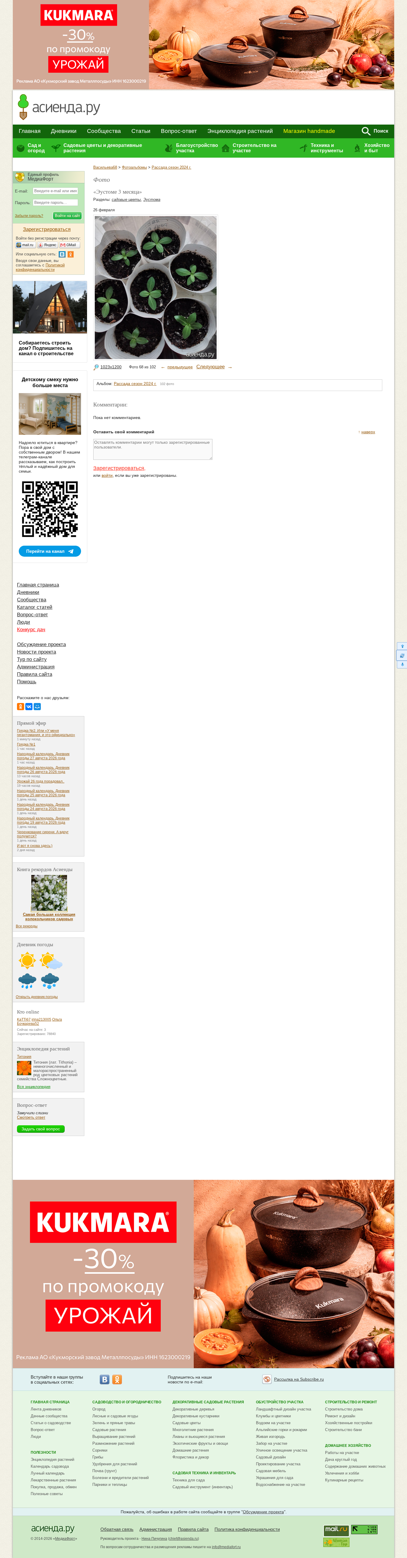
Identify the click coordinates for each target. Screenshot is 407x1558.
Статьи (140, 131)
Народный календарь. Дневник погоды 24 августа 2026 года (43, 807)
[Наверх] (401, 646)
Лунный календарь (48, 1473)
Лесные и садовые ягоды (115, 1416)
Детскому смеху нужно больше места (50, 382)
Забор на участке (271, 1443)
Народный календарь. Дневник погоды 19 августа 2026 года (43, 820)
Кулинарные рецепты (344, 1480)
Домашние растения (191, 1450)
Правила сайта (34, 674)
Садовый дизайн (271, 1457)
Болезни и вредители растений (120, 1477)
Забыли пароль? (29, 216)
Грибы (97, 1457)
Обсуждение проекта (41, 644)
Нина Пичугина (154, 1539)
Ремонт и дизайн (340, 1416)
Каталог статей (34, 607)
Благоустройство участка (197, 148)
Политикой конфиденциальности (40, 267)
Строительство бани (343, 1429)
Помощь (26, 682)
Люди (23, 622)
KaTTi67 (24, 1019)
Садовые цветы (187, 1423)
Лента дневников (46, 1409)
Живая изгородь (270, 1436)
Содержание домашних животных (355, 1466)
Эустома (151, 199)
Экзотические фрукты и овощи (200, 1443)
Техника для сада (189, 1480)
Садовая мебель (271, 1471)
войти (107, 475)
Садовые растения (109, 1429)
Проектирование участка (278, 1464)
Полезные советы (47, 1494)
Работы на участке (342, 1452)
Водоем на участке (273, 1423)
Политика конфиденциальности (247, 1529)
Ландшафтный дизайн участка (283, 1409)
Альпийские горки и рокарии (281, 1429)
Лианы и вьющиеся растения (199, 1436)
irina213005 (41, 1019)
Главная (30, 131)
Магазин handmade (309, 131)
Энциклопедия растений (240, 131)
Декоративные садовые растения (208, 1402)
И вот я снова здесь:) (34, 846)
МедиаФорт (65, 1539)
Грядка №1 (26, 744)
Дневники (64, 131)
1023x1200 (111, 366)
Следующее (210, 367)
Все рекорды (27, 926)
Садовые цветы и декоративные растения (102, 148)
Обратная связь (116, 1529)
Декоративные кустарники (196, 1416)
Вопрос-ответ (179, 131)
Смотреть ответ (31, 1117)
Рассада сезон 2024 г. (171, 167)
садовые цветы (126, 199)
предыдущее (180, 366)
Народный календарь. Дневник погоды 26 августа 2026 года (43, 770)
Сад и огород (36, 148)
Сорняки (99, 1450)
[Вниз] (401, 664)
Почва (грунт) (104, 1471)
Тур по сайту (32, 659)
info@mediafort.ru (226, 1547)
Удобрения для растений (114, 1464)
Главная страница (38, 585)
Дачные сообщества (49, 1416)
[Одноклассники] (20, 706)
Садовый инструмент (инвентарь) (203, 1487)
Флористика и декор (191, 1457)
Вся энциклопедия (33, 1086)
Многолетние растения (193, 1429)
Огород (98, 1409)
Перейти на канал (45, 551)
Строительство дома (344, 1409)
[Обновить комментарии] (401, 655)
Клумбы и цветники (273, 1416)
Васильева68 (105, 167)
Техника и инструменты (327, 148)
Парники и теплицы (109, 1484)
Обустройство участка (280, 1402)
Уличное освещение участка (281, 1450)
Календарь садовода (50, 1466)
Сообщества (104, 131)
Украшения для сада (274, 1477)
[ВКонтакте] (28, 706)
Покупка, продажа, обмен (54, 1487)
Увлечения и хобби (342, 1473)
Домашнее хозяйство (348, 1446)
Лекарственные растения (53, 1480)
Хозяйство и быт (377, 148)
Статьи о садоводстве (51, 1423)
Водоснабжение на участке (280, 1484)
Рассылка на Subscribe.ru (299, 1379)
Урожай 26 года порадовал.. (40, 781)
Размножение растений (113, 1443)
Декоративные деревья (193, 1409)
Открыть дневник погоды (37, 997)
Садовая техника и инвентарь (204, 1473)
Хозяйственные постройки (348, 1423)
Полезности (43, 1452)
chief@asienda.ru (183, 1539)
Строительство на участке (254, 148)
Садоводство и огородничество (126, 1402)
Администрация (36, 667)
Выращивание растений (113, 1436)
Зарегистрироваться (118, 468)
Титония (24, 1056)
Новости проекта (36, 652)
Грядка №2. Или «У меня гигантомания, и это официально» (46, 733)
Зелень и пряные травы (113, 1423)
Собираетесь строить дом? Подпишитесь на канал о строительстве (46, 348)
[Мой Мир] (37, 706)
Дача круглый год (341, 1459)
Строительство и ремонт (351, 1402)
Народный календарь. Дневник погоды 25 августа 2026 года (43, 793)
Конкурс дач (31, 629)
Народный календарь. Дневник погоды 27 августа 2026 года (43, 756)
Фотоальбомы (134, 167)
